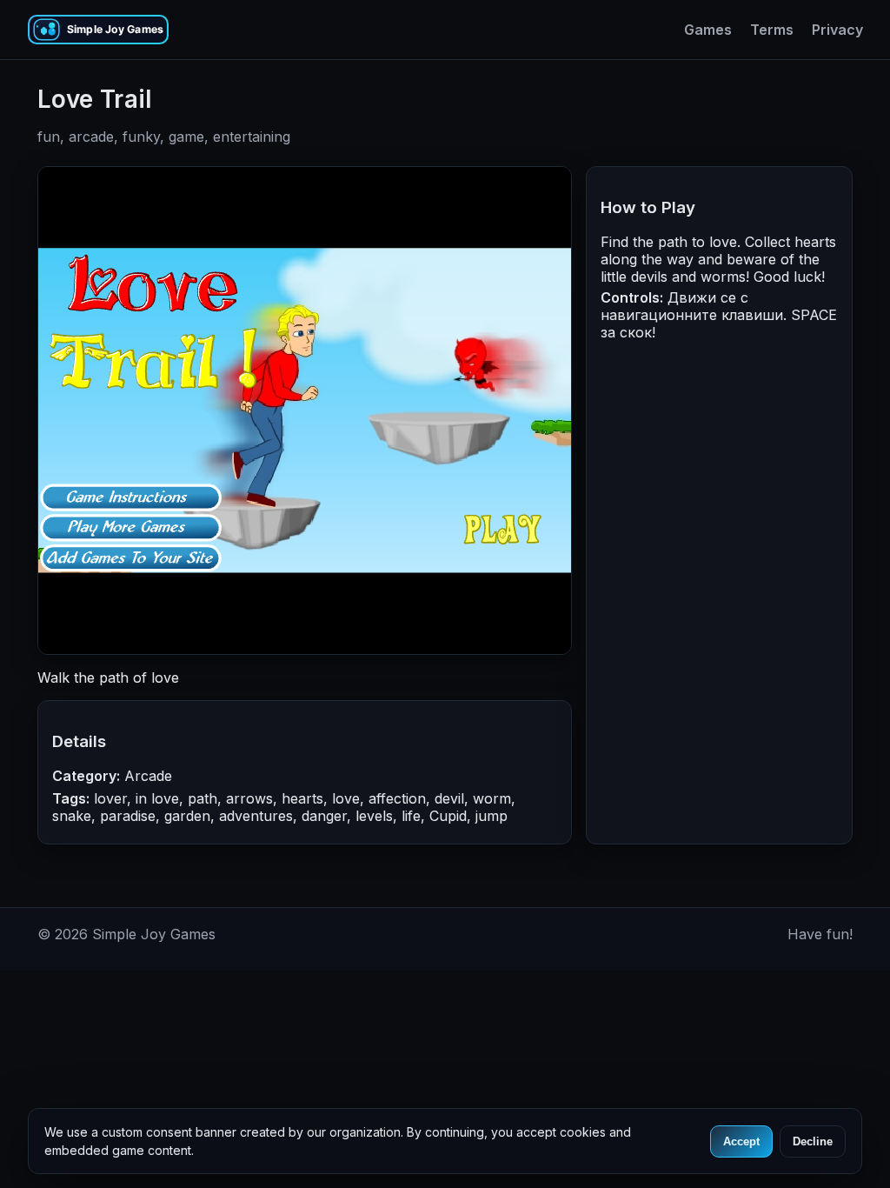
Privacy (837, 29)
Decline (813, 1141)
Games (708, 29)
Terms (772, 29)
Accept (741, 1141)
